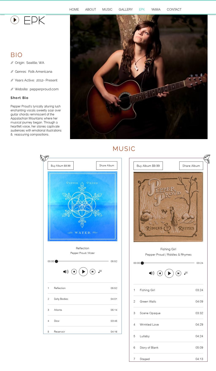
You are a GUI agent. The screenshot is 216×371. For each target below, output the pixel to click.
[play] (199, 135)
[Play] (15, 20)
